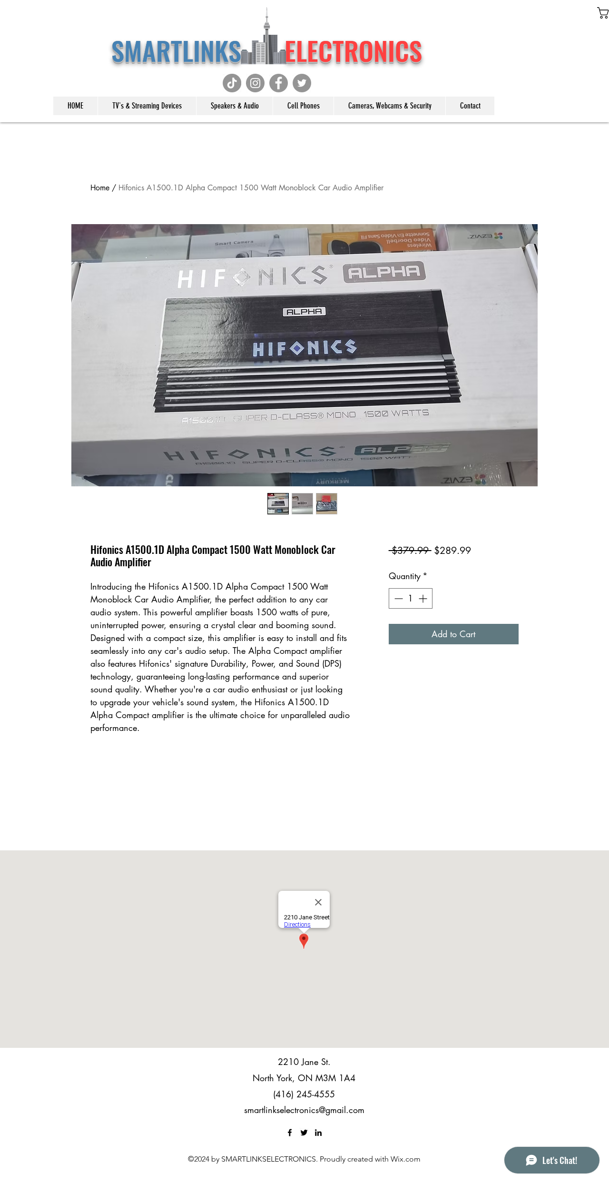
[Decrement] (397, 598)
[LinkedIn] (318, 1132)
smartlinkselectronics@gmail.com (304, 1109)
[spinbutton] (410, 598)
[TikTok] (232, 83)
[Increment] (423, 598)
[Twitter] (302, 83)
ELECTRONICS (353, 49)
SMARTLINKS (194, 49)
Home (99, 188)
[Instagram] (255, 83)
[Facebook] (278, 83)
